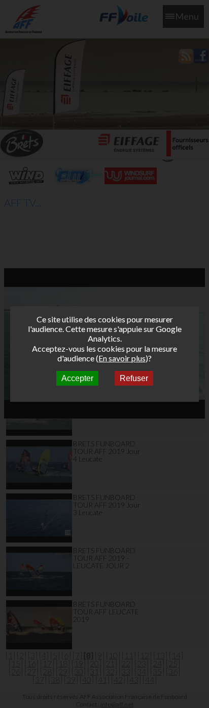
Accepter (77, 378)
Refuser (134, 378)
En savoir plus (122, 358)
